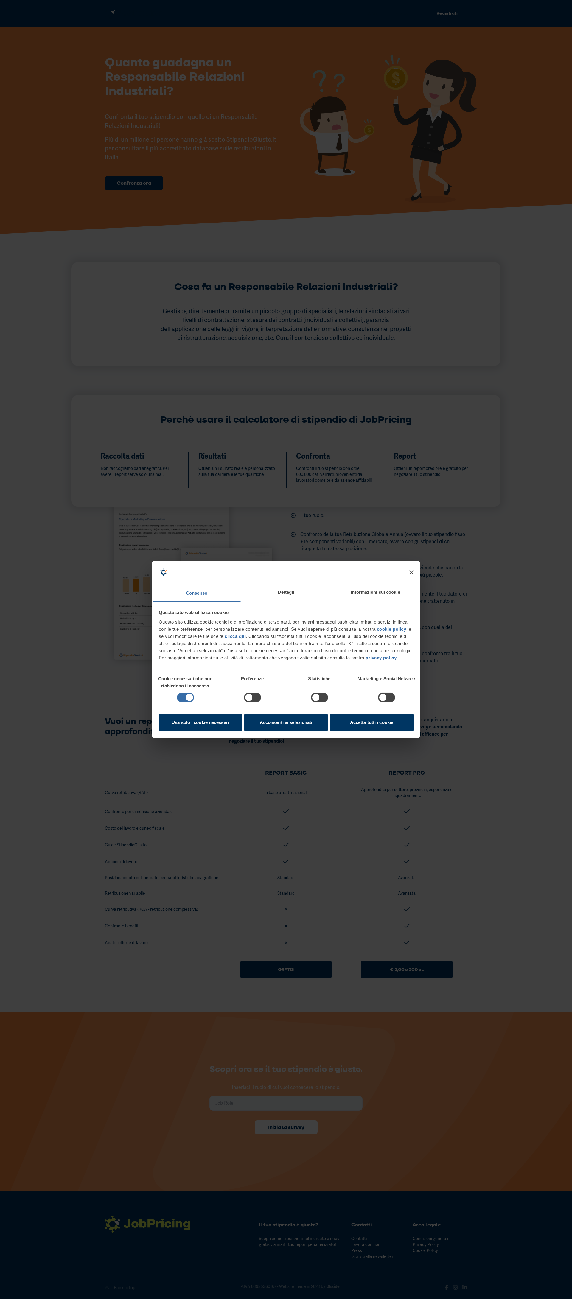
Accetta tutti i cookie (371, 722)
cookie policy (391, 629)
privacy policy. (381, 657)
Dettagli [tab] (286, 592)
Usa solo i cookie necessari (200, 722)
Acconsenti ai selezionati (286, 722)
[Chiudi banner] (411, 572)
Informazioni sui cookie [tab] (375, 592)
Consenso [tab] (196, 593)
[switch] (252, 697)
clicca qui (235, 636)
